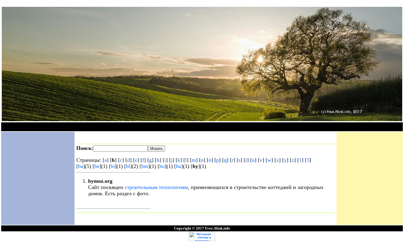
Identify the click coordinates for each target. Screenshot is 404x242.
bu (178, 166)
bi (113, 166)
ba (80, 166)
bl (128, 166)
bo (162, 166)
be (96, 166)
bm (144, 166)
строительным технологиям (156, 187)
